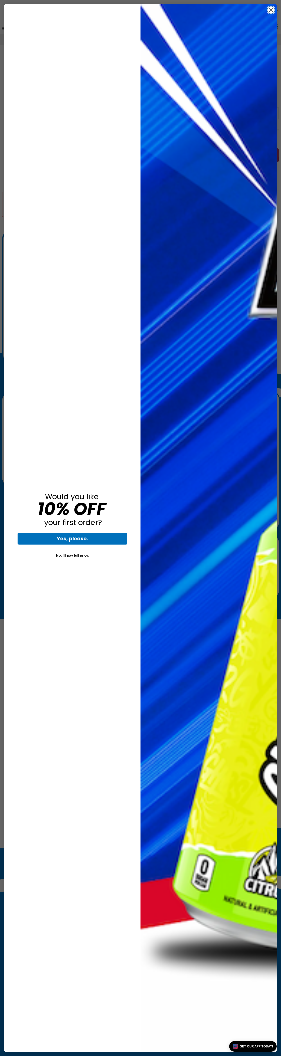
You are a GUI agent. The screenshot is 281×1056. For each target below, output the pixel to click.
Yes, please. (72, 538)
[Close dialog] (271, 10)
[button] (253, 1046)
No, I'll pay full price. (72, 555)
